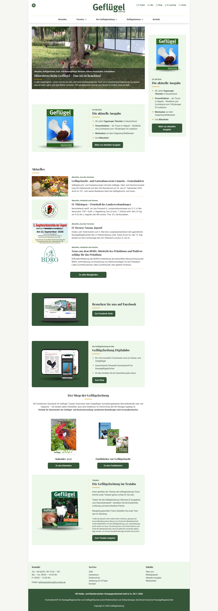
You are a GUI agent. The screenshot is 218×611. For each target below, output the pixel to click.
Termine (80, 19)
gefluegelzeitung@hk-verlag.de (51, 582)
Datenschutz (94, 578)
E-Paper (141, 5)
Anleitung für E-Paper (98, 581)
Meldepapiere (152, 575)
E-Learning (171, 5)
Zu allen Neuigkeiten (88, 275)
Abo (151, 5)
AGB (91, 572)
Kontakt (156, 19)
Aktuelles (62, 19)
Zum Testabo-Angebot (105, 538)
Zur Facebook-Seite (104, 313)
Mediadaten (151, 581)
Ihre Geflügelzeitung (105, 19)
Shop (160, 5)
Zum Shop (99, 380)
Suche (183, 5)
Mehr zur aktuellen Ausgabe (107, 145)
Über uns (150, 572)
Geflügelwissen (134, 19)
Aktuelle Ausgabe (153, 578)
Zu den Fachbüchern (113, 465)
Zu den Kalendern (64, 465)
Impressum (94, 575)
